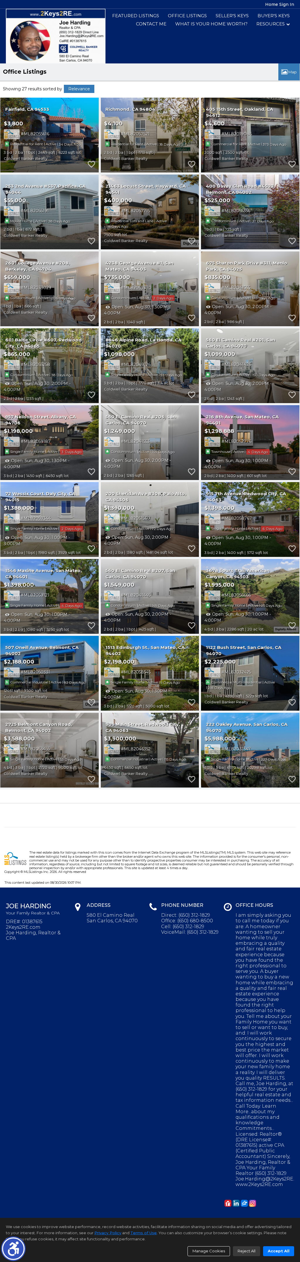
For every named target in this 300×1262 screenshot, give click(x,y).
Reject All (246, 1251)
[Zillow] (244, 1203)
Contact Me (151, 24)
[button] (13, 1248)
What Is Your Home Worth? (211, 24)
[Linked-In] (236, 1203)
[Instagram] (252, 1203)
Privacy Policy (107, 1232)
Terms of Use (143, 1232)
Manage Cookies (208, 1251)
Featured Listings (135, 15)
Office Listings (187, 15)
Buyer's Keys (274, 15)
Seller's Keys (232, 15)
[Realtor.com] (227, 1203)
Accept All (278, 1251)
